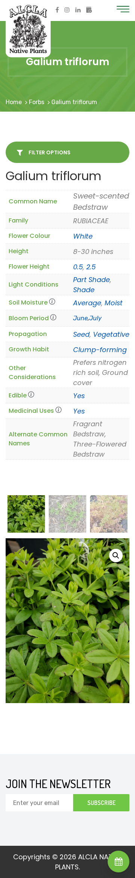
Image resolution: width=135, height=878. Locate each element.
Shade (83, 289)
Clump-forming (100, 349)
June (80, 318)
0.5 (78, 267)
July (95, 318)
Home (14, 102)
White (83, 236)
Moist (114, 303)
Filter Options (48, 152)
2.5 (91, 267)
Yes (79, 395)
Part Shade (91, 279)
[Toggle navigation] (123, 9)
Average (87, 303)
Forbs (36, 102)
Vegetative (111, 334)
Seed (81, 334)
